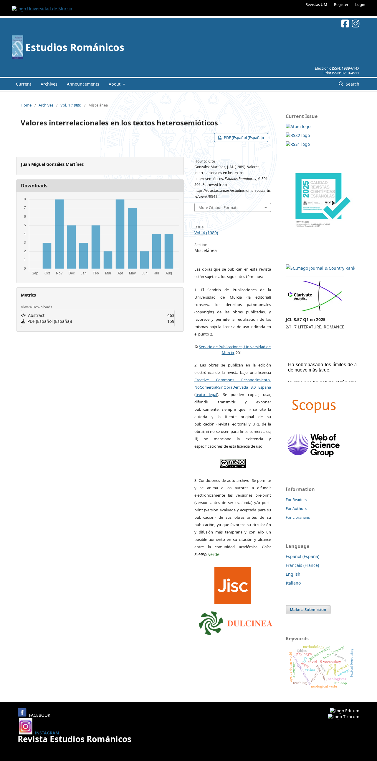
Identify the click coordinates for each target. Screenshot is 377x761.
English (293, 574)
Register (341, 4)
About (115, 84)
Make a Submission (308, 609)
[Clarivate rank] (315, 312)
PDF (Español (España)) (243, 137)
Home (26, 105)
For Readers (296, 499)
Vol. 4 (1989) (70, 105)
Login (360, 4)
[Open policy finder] (232, 584)
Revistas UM (316, 4)
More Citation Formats (218, 207)
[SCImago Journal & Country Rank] (320, 268)
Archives (49, 84)
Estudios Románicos (74, 47)
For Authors (296, 508)
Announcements (83, 84)
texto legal (206, 394)
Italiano (293, 583)
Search (352, 84)
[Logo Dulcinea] (235, 621)
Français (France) (302, 565)
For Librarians (298, 517)
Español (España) (302, 556)
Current (23, 84)
